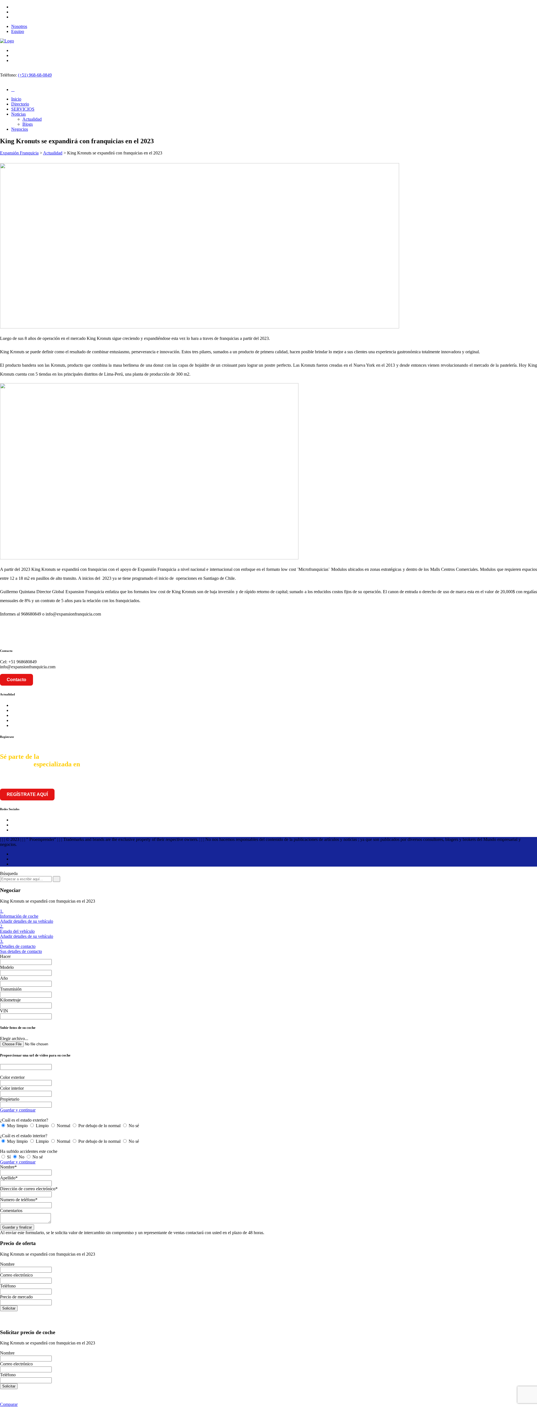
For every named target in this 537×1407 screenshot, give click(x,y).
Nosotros (19, 26)
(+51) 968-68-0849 (35, 75)
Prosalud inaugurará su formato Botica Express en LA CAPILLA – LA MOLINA (83, 705)
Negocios (19, 129)
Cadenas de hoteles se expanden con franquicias (53, 715)
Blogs (27, 124)
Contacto (16, 679)
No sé (133, 1125)
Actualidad (32, 119)
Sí (9, 1157)
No (21, 1157)
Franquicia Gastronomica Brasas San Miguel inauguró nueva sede (69, 725)
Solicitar (8, 1308)
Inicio (16, 99)
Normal (63, 1125)
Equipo (17, 31)
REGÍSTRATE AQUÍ (27, 794)
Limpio (42, 1125)
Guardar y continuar (18, 1110)
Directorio (20, 104)
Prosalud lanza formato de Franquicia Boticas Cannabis (60, 710)
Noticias (18, 114)
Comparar (9, 1404)
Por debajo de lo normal (99, 1125)
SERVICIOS (22, 109)
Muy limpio (17, 1125)
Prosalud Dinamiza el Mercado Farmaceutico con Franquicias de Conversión (79, 720)
